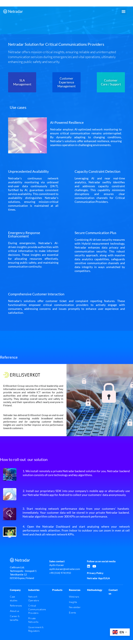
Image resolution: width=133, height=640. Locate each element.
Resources (74, 589)
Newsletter (75, 607)
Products (57, 589)
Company (15, 589)
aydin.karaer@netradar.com (64, 568)
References (16, 605)
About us (14, 611)
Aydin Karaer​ (56, 564)
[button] (123, 11)
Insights (73, 602)
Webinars (74, 596)
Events (72, 612)
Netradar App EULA (98, 578)
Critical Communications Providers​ (37, 609)
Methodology (94, 589)
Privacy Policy (95, 572)
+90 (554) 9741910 (60, 572)
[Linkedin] (88, 566)
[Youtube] (94, 566)
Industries (34, 589)
